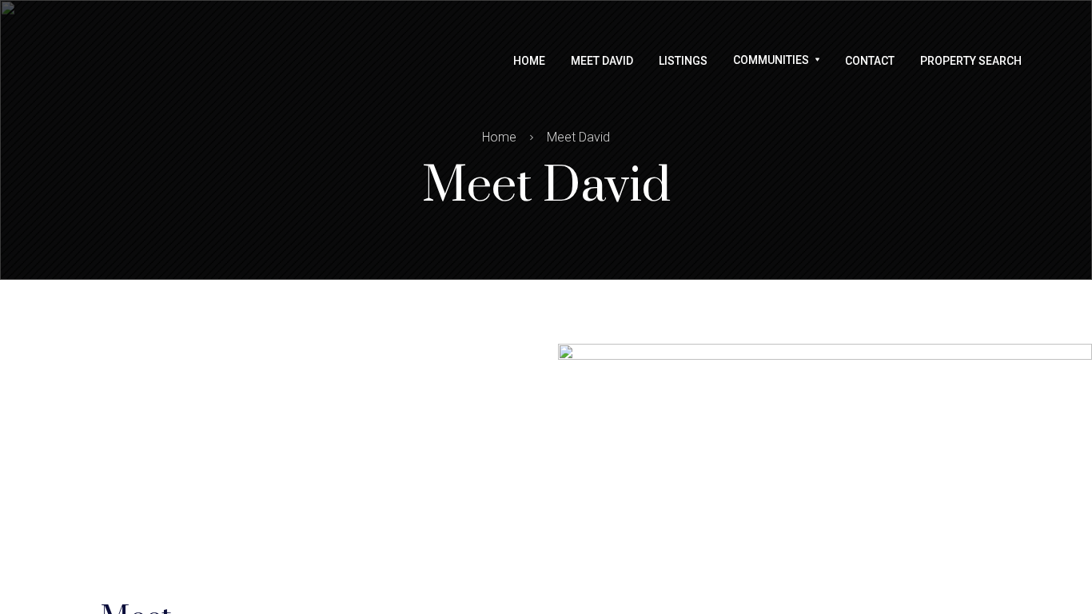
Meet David (602, 60)
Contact (870, 60)
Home (529, 60)
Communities (771, 60)
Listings (683, 60)
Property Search (971, 60)
